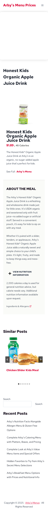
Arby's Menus (32, 502)
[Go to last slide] (7, 359)
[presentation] (24, 351)
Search (6, 399)
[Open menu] (42, 5)
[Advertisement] (24, 36)
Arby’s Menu (24, 171)
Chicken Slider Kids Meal (22, 370)
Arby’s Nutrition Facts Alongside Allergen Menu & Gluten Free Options (24, 426)
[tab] (18, 384)
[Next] (40, 359)
